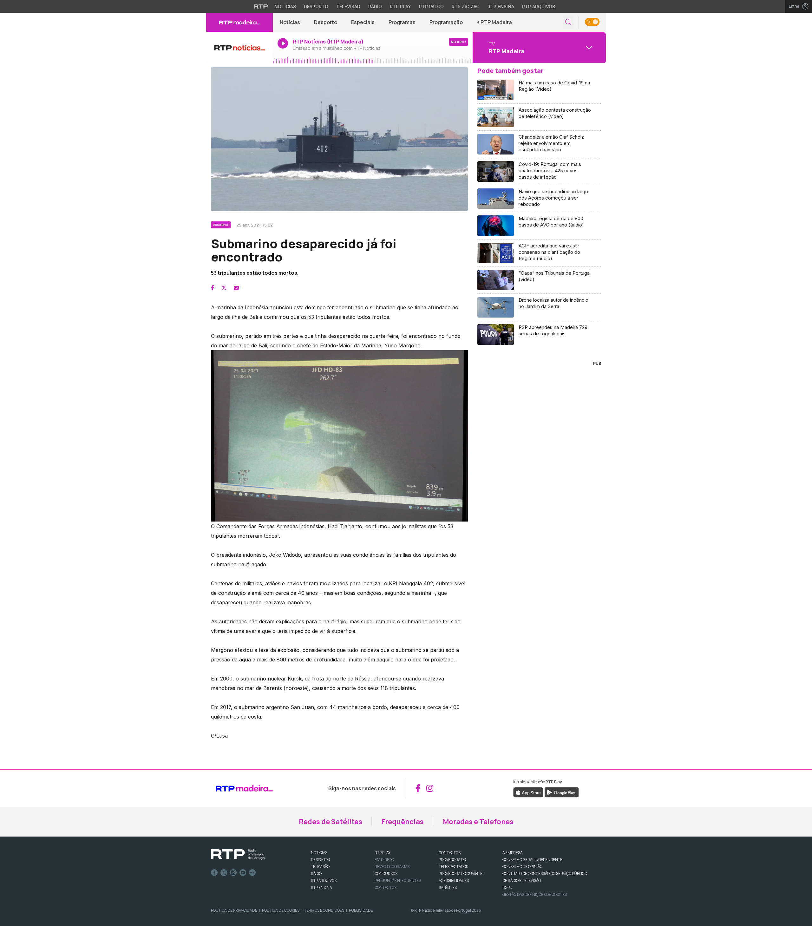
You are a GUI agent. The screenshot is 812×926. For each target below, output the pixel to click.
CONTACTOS (450, 852)
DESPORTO (320, 859)
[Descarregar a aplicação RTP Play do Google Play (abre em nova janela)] (561, 791)
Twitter (223, 872)
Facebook (214, 872)
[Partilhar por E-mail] (236, 287)
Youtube (242, 872)
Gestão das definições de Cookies (534, 894)
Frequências (402, 821)
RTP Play (400, 6)
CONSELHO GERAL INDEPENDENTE (532, 859)
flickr (252, 872)
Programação (446, 22)
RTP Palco (431, 6)
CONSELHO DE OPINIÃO (522, 866)
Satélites (448, 887)
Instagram (233, 872)
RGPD (507, 887)
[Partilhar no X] (223, 287)
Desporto (316, 6)
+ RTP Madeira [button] (494, 22)
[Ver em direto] (239, 47)
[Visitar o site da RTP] (261, 6)
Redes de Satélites (330, 821)
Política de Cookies (280, 910)
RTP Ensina (501, 6)
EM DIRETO (384, 859)
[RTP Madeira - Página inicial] (239, 22)
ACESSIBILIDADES (454, 880)
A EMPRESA (512, 852)
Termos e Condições (324, 910)
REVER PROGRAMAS (392, 866)
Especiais (363, 22)
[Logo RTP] (238, 854)
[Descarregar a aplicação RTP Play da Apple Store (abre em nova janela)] (528, 791)
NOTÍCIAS (319, 852)
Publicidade (361, 910)
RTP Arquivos (538, 6)
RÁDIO (316, 873)
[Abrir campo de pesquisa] (568, 22)
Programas (402, 22)
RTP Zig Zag (466, 6)
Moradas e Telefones (478, 821)
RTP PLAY (382, 852)
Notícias (285, 6)
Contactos (385, 887)
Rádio (375, 6)
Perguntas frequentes (398, 880)
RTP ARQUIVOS (324, 880)
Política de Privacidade (234, 910)
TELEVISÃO (320, 866)
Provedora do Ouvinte (460, 873)
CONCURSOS (386, 873)
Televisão (348, 6)
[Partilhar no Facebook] (212, 287)
